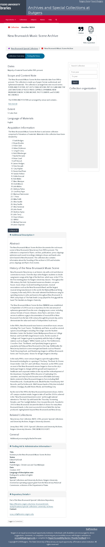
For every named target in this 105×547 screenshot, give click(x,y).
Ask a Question (89, 43)
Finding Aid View (33, 56)
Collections (23, 20)
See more (12, 104)
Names (42, 20)
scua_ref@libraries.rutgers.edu (22, 514)
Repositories (10, 20)
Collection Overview (16, 56)
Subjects (33, 20)
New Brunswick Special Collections (24, 49)
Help (50, 20)
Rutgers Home (84, 1)
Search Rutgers (97, 1)
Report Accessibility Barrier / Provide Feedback (67, 538)
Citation (81, 33)
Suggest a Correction (15, 521)
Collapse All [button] (13, 230)
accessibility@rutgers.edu (25, 538)
